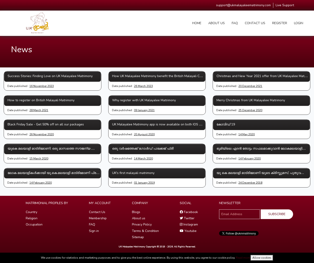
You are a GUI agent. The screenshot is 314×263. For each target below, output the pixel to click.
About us (138, 218)
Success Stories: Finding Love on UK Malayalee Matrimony (50, 76)
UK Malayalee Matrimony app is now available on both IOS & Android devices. (169, 124)
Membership (98, 218)
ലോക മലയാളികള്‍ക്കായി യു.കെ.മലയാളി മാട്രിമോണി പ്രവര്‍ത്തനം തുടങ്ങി (65, 173)
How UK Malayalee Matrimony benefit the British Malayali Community (163, 76)
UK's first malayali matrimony (133, 173)
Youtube (190, 231)
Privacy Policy (142, 224)
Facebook (190, 212)
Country (31, 212)
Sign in (94, 231)
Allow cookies (261, 258)
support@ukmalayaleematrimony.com (243, 5)
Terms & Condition (145, 231)
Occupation (34, 224)
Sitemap (138, 237)
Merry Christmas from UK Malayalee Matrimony (251, 100)
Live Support (285, 5)
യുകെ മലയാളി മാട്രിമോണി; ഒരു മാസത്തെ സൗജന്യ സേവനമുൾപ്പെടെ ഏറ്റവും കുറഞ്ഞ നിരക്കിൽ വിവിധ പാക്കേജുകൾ (99, 148)
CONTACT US (255, 23)
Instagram (190, 224)
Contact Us (97, 212)
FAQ (235, 23)
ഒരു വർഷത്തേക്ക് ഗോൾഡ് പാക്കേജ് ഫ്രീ (143, 148)
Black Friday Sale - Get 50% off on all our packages (46, 124)
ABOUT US (216, 23)
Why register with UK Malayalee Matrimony (144, 100)
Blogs (136, 212)
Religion (31, 218)
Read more (243, 258)
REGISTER (279, 23)
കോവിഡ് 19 (226, 124)
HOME (196, 23)
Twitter (188, 218)
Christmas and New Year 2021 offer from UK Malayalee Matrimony (265, 76)
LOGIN (298, 23)
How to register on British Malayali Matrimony (41, 100)
